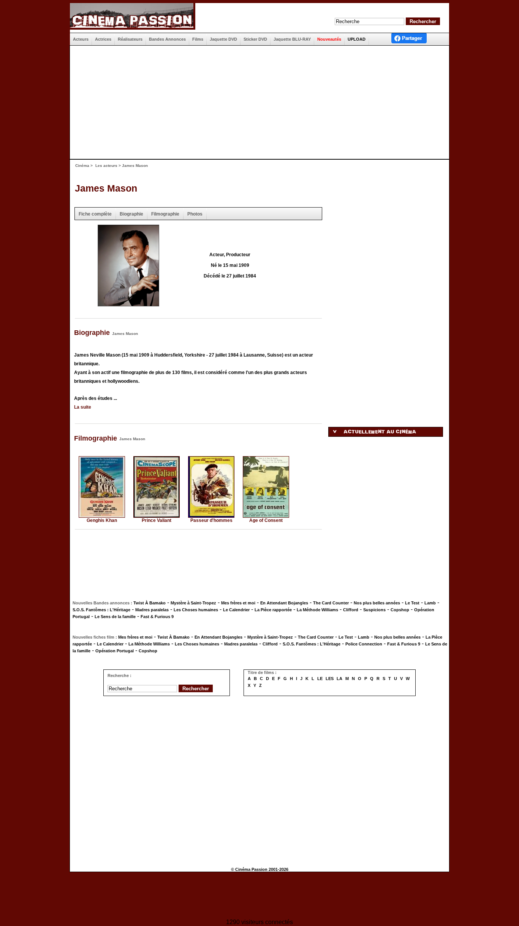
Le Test (412, 603)
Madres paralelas (152, 609)
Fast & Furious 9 (157, 616)
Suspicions (374, 609)
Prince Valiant (156, 520)
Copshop (400, 609)
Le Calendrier (236, 609)
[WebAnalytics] (259, 896)
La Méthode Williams (317, 609)
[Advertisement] (256, 102)
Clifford (350, 609)
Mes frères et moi (238, 603)
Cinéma (82, 165)
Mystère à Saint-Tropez (193, 603)
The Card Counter (331, 603)
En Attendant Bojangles (284, 603)
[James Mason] (128, 304)
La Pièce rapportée (273, 609)
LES (330, 678)
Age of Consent (266, 520)
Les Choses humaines (196, 609)
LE (320, 678)
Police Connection (363, 644)
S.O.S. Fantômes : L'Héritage (101, 609)
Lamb (430, 603)
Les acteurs (106, 165)
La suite (82, 407)
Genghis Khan (102, 520)
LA (339, 678)
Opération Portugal (114, 651)
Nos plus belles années (377, 603)
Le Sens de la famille (115, 616)
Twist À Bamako (149, 603)
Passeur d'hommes (211, 520)
